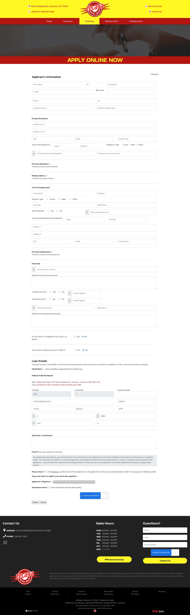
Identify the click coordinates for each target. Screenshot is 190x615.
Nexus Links (162, 591)
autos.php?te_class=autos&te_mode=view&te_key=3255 (58, 385)
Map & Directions (81, 594)
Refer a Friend (108, 591)
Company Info (135, 21)
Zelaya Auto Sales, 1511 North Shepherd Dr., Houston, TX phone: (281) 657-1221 (68, 382)
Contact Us (165, 560)
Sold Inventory (108, 594)
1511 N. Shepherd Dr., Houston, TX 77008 (33, 530)
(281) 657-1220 (20, 536)
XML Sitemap (135, 594)
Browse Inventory (115, 559)
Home (49, 21)
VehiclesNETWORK (93, 603)
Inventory (68, 21)
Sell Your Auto (111, 21)
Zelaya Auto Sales (107, 600)
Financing (89, 21)
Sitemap (135, 591)
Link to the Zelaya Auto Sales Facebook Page (5, 542)
